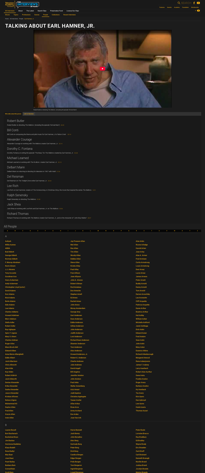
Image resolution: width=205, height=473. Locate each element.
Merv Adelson (10, 319)
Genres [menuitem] (36, 15)
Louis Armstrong (142, 266)
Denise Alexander (12, 382)
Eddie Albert (10, 358)
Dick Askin (140, 329)
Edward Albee (10, 351)
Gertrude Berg (76, 444)
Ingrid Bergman (76, 469)
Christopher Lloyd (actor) (15, 287)
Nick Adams (10, 298)
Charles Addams (11, 312)
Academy (177, 7)
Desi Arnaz (140, 269)
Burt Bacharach (11, 433)
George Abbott (11, 255)
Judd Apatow (75, 393)
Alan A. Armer (141, 255)
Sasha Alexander (11, 389)
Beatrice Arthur (142, 312)
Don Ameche (75, 291)
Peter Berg (74, 448)
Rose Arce (74, 407)
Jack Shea (14, 204)
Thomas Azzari (142, 411)
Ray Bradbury (141, 437)
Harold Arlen (141, 248)
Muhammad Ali (11, 404)
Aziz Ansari (75, 389)
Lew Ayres (140, 404)
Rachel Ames (75, 301)
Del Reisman (15, 176)
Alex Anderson (76, 351)
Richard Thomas (18, 213)
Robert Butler (15, 121)
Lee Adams (9, 308)
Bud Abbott (9, 252)
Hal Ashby (140, 315)
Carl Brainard (141, 455)
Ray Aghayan (10, 329)
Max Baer (9, 455)
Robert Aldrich (11, 375)
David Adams (10, 291)
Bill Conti (12, 130)
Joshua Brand (141, 465)
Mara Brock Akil (11, 347)
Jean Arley (140, 252)
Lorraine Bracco (142, 433)
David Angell (75, 368)
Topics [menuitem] (16, 15)
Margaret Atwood (143, 358)
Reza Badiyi (9, 451)
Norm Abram (10, 266)
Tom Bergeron (76, 465)
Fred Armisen (141, 259)
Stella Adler (9, 322)
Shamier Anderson (77, 344)
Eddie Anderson (76, 322)
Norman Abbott (11, 259)
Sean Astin (140, 340)
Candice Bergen (76, 455)
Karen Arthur (141, 308)
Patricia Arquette (142, 305)
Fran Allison (75, 273)
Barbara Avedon (142, 386)
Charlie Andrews (76, 361)
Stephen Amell (76, 294)
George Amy (75, 312)
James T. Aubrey (142, 365)
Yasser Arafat (75, 400)
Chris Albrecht (10, 365)
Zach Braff (140, 451)
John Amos (75, 305)
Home (7, 19)
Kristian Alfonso (11, 397)
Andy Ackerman (11, 284)
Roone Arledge (142, 245)
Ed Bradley (140, 441)
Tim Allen (74, 252)
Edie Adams (10, 305)
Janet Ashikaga (142, 326)
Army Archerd (76, 411)
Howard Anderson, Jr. (79, 354)
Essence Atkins (142, 351)
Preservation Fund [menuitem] (56, 11)
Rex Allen (74, 248)
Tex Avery (140, 393)
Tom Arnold (140, 291)
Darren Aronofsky (143, 294)
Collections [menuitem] (56, 15)
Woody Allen (75, 255)
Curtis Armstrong (143, 262)
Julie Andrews (76, 365)
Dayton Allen (10, 407)
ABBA (7, 248)
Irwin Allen (9, 418)
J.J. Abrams (10, 269)
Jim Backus (9, 441)
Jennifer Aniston (77, 375)
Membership (195, 7)
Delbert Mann (16, 167)
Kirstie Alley (75, 266)
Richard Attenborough (144, 354)
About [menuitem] (20, 11)
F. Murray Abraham (12, 262)
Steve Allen (75, 262)
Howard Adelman (12, 315)
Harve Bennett (76, 430)
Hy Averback (141, 389)
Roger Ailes (9, 344)
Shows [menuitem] (7, 15)
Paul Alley (74, 269)
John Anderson (76, 329)
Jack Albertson (11, 361)
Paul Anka (74, 382)
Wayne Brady (141, 444)
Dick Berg (74, 451)
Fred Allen (9, 411)
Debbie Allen (75, 259)
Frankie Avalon (142, 379)
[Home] (22, 5)
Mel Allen (74, 245)
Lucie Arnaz (140, 273)
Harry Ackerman (11, 280)
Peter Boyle (140, 430)
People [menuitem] (45, 15)
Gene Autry (140, 375)
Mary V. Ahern (10, 337)
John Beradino (76, 437)
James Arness (141, 277)
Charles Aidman (11, 340)
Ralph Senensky (17, 195)
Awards (169, 7)
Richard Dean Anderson (79, 340)
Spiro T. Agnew (11, 333)
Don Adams (9, 294)
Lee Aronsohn (141, 298)
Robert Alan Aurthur (144, 372)
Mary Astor (140, 347)
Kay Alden (9, 372)
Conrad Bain (10, 469)
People (21, 19)
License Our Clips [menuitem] (73, 11)
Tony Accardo (10, 273)
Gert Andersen (76, 315)
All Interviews (14, 19)
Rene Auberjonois (143, 361)
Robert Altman (76, 284)
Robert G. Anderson (78, 358)
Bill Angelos (75, 372)
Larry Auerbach (142, 368)
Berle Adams (10, 301)
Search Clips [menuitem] (42, 11)
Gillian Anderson (77, 326)
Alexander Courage (19, 139)
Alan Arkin (140, 241)
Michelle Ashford (143, 322)
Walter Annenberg (77, 386)
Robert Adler (10, 326)
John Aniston (75, 379)
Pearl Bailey (10, 462)
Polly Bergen (75, 462)
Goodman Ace (10, 277)
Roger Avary (141, 382)
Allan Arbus (75, 404)
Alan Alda (9, 368)
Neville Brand (141, 462)
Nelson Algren (10, 400)
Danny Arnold (141, 287)
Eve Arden (74, 414)
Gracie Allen (10, 414)
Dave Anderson (76, 319)
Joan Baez (9, 458)
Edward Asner (141, 333)
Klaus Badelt (10, 448)
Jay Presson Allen (77, 241)
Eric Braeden (141, 448)
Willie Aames (10, 245)
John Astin (140, 344)
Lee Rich (12, 186)
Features (162, 7)
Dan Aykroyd (141, 400)
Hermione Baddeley (13, 444)
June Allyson (75, 277)
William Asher (141, 319)
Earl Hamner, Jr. (29, 19)
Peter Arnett (141, 280)
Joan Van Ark (75, 418)
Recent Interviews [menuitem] (69, 15)
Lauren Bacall (10, 430)
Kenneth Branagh (142, 458)
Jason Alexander (11, 393)
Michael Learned (18, 158)
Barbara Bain (10, 465)
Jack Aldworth (11, 379)
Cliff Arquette (141, 301)
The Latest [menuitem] (30, 11)
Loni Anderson (76, 337)
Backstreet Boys (11, 437)
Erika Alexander (11, 386)
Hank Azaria (141, 407)
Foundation (185, 7)
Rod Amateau (75, 287)
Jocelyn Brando (142, 469)
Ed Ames (73, 298)
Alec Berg (74, 441)
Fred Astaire (141, 337)
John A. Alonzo (76, 280)
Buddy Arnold (141, 284)
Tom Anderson (76, 347)
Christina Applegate (78, 397)
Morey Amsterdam (77, 308)
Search (186, 2)
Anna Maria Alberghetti (14, 354)
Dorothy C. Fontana (19, 148)
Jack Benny (75, 433)
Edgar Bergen (75, 458)
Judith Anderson (76, 333)
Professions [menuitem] (26, 15)
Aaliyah (8, 241)
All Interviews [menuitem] (9, 11)
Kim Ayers (140, 397)
